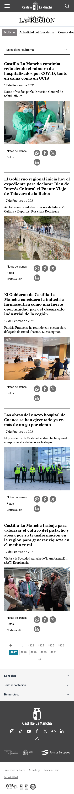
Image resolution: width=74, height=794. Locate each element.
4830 (43, 652)
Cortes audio (14, 279)
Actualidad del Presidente (36, 32)
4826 (61, 645)
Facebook (37, 731)
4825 (51, 645)
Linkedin (62, 731)
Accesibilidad (11, 777)
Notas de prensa (17, 151)
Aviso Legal (35, 770)
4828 (23, 652)
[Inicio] (37, 716)
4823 (31, 645)
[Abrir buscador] (67, 6)
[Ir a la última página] (37, 659)
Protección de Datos (14, 770)
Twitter (45, 731)
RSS (37, 738)
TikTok (20, 731)
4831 (53, 652)
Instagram (12, 731)
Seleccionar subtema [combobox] (20, 49)
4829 (33, 652)
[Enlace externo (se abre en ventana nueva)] (26, 787)
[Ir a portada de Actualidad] (37, 20)
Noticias (9, 32)
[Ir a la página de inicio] (37, 5)
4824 (41, 645)
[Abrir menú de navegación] (7, 6)
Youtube (29, 731)
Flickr (53, 731)
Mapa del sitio (51, 770)
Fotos (10, 157)
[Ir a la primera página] (13, 645)
